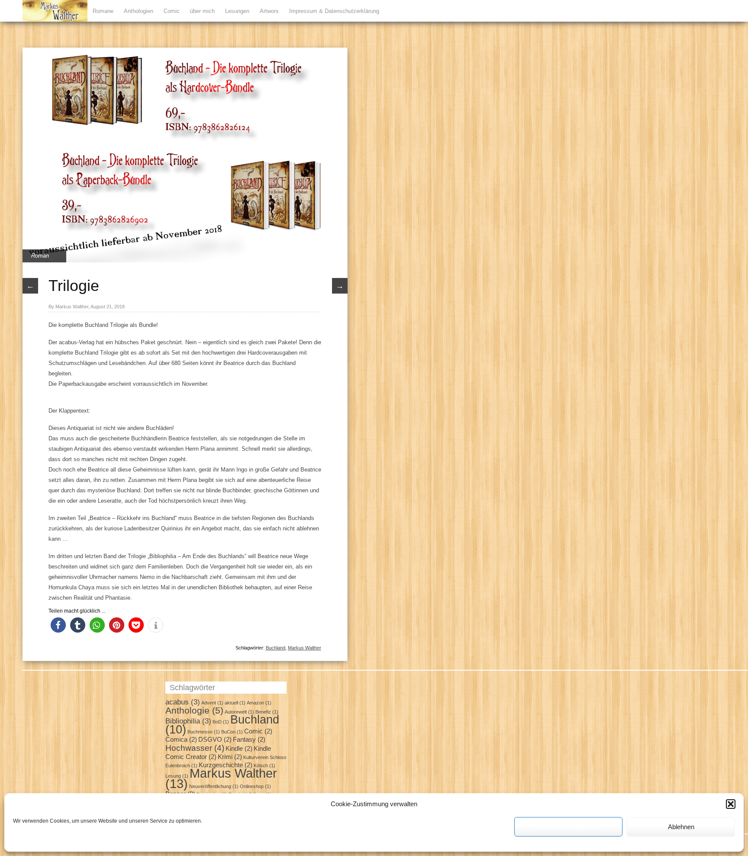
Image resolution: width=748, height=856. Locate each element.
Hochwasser (194, 748)
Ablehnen (681, 826)
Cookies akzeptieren (568, 826)
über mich (202, 11)
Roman (40, 255)
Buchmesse (203, 731)
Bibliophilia (188, 721)
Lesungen (237, 11)
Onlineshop (255, 786)
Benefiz (266, 711)
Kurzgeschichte (225, 765)
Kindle (239, 748)
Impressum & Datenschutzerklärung (334, 11)
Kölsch (264, 765)
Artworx (269, 11)
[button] (730, 804)
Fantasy (249, 739)
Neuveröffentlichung (214, 786)
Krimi (230, 756)
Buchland (275, 647)
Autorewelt (239, 711)
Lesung (176, 775)
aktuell (235, 702)
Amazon (259, 702)
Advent (212, 702)
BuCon (232, 731)
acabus (182, 702)
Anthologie (194, 710)
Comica (181, 739)
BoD (221, 721)
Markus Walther (304, 647)
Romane (103, 11)
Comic (172, 11)
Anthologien (138, 11)
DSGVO (215, 739)
